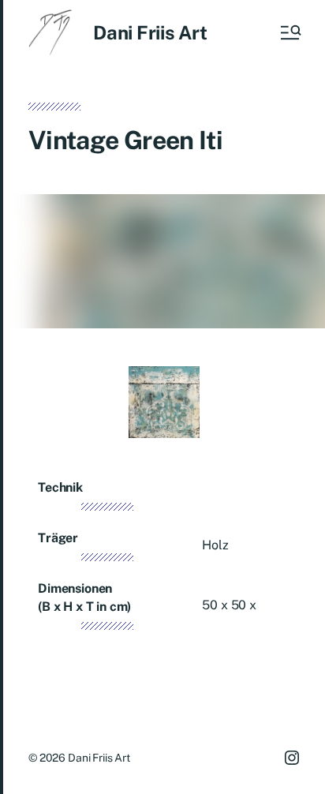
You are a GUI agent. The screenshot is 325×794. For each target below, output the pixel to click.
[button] (289, 32)
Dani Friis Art (150, 32)
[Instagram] (292, 757)
